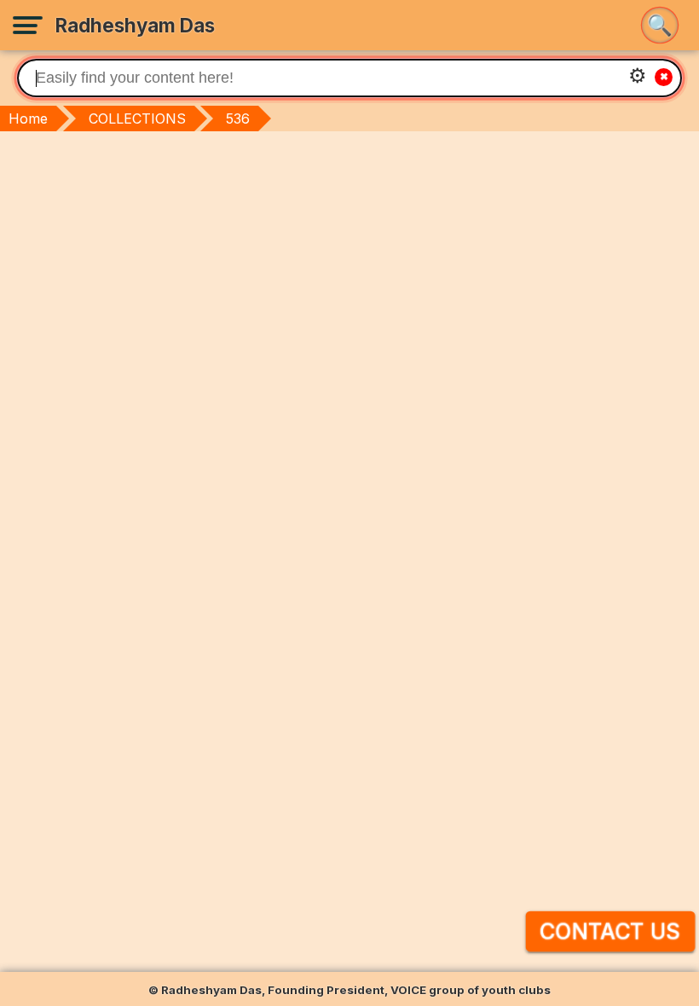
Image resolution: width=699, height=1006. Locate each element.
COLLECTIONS (137, 118)
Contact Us (610, 932)
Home (28, 118)
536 (238, 118)
